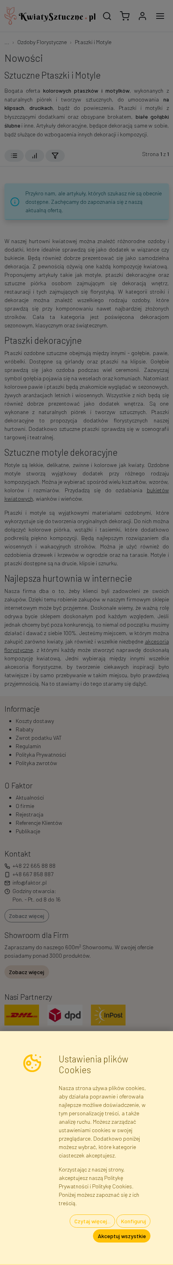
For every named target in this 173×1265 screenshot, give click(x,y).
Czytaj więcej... (92, 1221)
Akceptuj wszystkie (122, 1236)
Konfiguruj (133, 1221)
